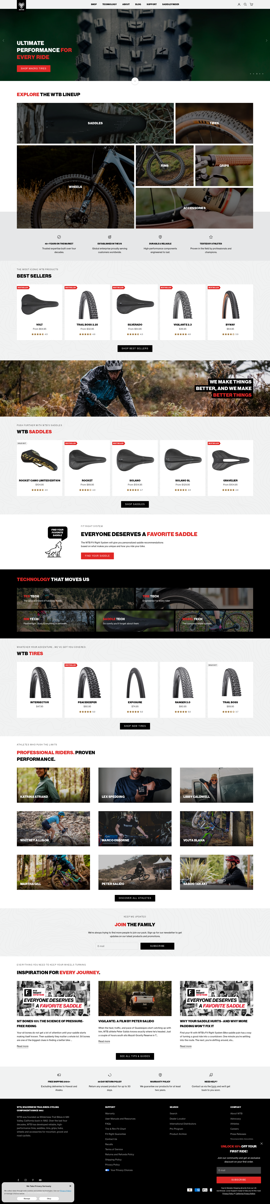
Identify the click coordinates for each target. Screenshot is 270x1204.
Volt (39, 324)
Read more (22, 1046)
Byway (230, 324)
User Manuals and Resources (120, 1118)
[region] (135, 40)
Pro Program (176, 1128)
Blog (138, 4)
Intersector (39, 702)
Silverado (135, 324)
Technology (109, 4)
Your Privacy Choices (122, 1170)
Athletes (234, 1123)
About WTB (236, 1113)
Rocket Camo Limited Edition (39, 480)
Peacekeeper (87, 702)
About (126, 4)
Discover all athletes (135, 898)
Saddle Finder (170, 4)
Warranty (110, 1113)
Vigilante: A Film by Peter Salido (126, 1021)
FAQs (108, 1123)
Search (173, 1113)
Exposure (135, 702)
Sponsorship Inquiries (241, 1139)
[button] (38, 334)
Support (152, 4)
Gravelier (230, 480)
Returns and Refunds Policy (119, 1154)
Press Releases (238, 1134)
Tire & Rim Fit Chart (115, 1128)
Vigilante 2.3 (183, 324)
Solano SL (182, 480)
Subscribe (238, 1179)
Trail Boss (230, 702)
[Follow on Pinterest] (33, 1180)
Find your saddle (97, 555)
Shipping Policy (113, 1159)
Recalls (109, 1144)
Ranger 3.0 (182, 702)
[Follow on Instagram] (25, 1180)
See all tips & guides (135, 1056)
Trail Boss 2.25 (87, 324)
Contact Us (111, 1139)
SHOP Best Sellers (135, 348)
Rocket (87, 480)
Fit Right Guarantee (115, 1134)
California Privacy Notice (245, 1193)
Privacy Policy (228, 1193)
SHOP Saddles (135, 504)
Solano (135, 480)
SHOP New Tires (135, 726)
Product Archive (178, 1134)
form (213, 1086)
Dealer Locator (178, 1118)
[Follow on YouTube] (40, 1180)
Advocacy (235, 1118)
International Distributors (183, 1123)
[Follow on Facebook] (18, 1180)
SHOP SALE (28, 75)
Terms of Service (114, 1149)
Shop (94, 4)
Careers (234, 1128)
